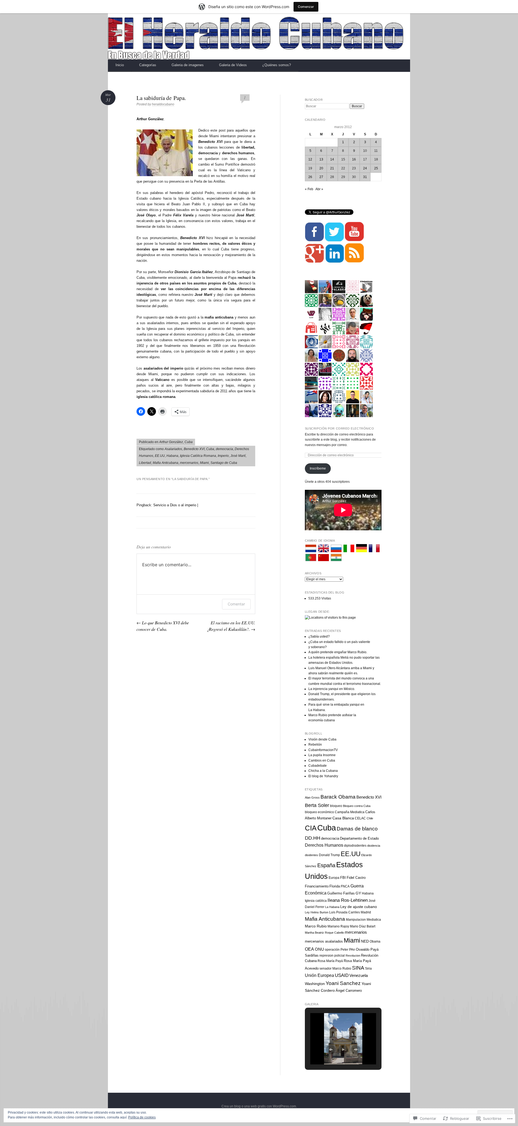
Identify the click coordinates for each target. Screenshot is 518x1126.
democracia (224, 449)
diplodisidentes (355, 845)
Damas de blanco (357, 829)
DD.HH (312, 838)
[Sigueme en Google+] (314, 262)
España (326, 865)
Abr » (319, 189)
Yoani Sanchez (343, 983)
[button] (331, 1049)
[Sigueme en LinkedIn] (334, 262)
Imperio (223, 456)
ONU (319, 949)
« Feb (309, 189)
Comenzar (306, 7)
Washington (315, 983)
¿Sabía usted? (319, 636)
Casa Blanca (343, 818)
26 (310, 177)
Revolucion (353, 955)
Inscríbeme (318, 468)
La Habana (332, 907)
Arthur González (171, 442)
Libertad (145, 463)
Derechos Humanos (324, 845)
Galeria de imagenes (188, 65)
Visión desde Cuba (322, 739)
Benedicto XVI (194, 449)
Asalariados (173, 449)
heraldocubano (163, 104)
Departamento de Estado (359, 838)
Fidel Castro (356, 878)
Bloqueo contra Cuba (356, 805)
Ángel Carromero (349, 990)
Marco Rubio (316, 926)
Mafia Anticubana (165, 463)
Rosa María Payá (330, 961)
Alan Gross (312, 797)
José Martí (238, 456)
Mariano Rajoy (338, 926)
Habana (172, 456)
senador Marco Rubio (335, 968)
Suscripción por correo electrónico (339, 428)
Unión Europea (319, 975)
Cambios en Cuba (321, 760)
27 (321, 177)
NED (365, 941)
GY (358, 893)
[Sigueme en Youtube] (354, 240)
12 (310, 159)
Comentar (236, 604)
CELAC (360, 818)
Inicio (119, 65)
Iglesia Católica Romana (198, 456)
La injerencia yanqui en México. (331, 689)
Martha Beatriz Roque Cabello (324, 932)
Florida (334, 886)
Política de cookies (142, 1117)
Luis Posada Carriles (344, 912)
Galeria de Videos (233, 65)
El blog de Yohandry (323, 776)
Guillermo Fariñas (341, 893)
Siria (368, 968)
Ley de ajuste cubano (358, 907)
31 (365, 177)
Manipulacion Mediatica (363, 919)
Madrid (366, 912)
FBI (343, 878)
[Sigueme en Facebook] (314, 240)
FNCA (345, 886)
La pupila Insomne (322, 755)
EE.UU (160, 456)
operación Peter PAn (340, 949)
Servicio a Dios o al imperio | (175, 505)
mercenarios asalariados (324, 941)
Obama (375, 941)
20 (321, 168)
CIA (310, 828)
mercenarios (189, 463)
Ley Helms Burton (316, 912)
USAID (342, 975)
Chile (370, 818)
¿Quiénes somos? (276, 65)
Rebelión (315, 744)
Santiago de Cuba (223, 463)
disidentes (311, 855)
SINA (358, 968)
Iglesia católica (316, 900)
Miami (204, 463)
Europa (334, 878)
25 (376, 168)
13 (321, 159)
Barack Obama (338, 797)
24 (365, 168)
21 (332, 168)
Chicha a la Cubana (323, 771)
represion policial (332, 955)
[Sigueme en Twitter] (334, 240)
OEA (309, 949)
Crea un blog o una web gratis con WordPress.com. (259, 1106)
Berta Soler (317, 805)
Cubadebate (317, 766)
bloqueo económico (319, 812)
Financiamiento (317, 886)
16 (354, 159)
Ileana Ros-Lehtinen (348, 900)
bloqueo (336, 805)
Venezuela (358, 975)
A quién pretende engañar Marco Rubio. (337, 652)
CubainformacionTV (323, 750)
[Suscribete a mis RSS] (354, 262)
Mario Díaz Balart (362, 926)
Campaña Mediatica (349, 812)
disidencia (373, 845)
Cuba (189, 442)
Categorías (147, 65)
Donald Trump (329, 855)
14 (332, 159)
